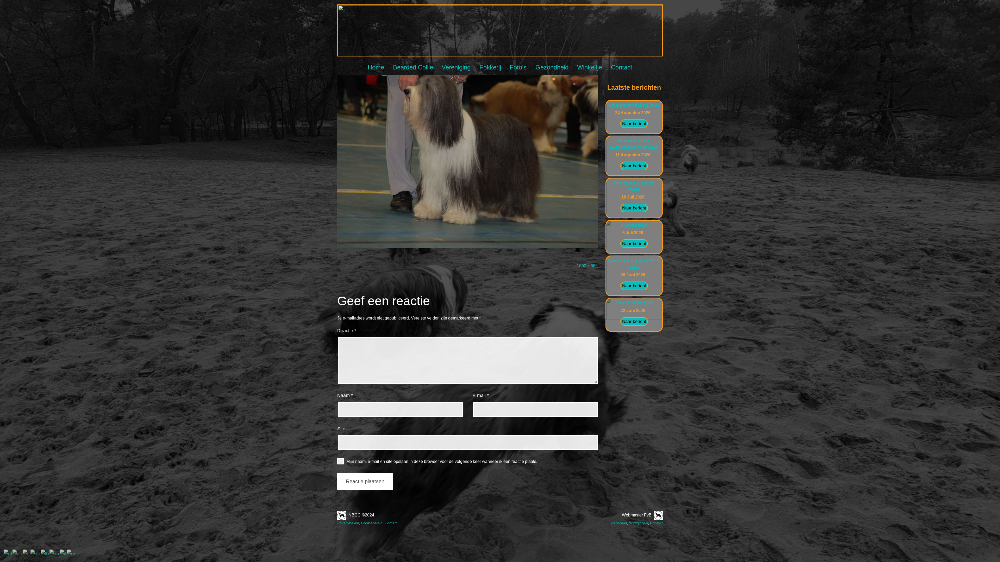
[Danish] (54, 553)
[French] (26, 553)
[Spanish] (72, 553)
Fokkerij (490, 67)
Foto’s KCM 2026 (634, 302)
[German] (35, 553)
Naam (345, 395)
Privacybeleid (348, 523)
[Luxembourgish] (45, 553)
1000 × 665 (587, 266)
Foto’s (518, 67)
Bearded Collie (413, 67)
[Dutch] (8, 553)
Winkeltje (589, 67)
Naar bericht (634, 123)
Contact (621, 67)
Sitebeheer (618, 523)
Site (341, 428)
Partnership (634, 225)
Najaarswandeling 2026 (634, 105)
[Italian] (63, 553)
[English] (17, 553)
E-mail (480, 395)
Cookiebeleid (372, 523)
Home (376, 67)
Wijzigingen (638, 523)
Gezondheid (551, 67)
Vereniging (456, 67)
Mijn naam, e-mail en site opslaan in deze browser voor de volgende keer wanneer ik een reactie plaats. (441, 461)
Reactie (346, 330)
